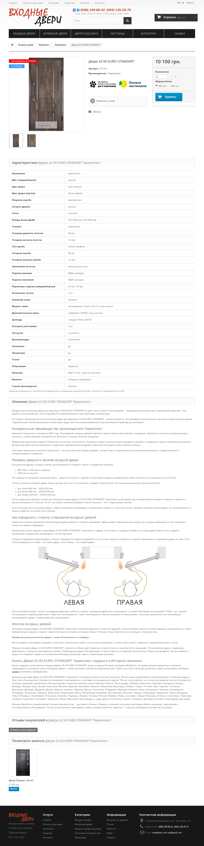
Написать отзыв (105, 101)
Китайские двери (55, 33)
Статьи (110, 824)
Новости (111, 829)
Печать (97, 111)
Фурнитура (148, 33)
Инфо (110, 833)
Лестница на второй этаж (88, 833)
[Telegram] (78, 10)
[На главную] (12, 45)
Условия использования (20, 828)
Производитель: (97, 73)
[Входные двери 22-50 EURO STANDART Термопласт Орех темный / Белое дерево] (16, 141)
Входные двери (24, 33)
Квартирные (60, 45)
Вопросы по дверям (117, 820)
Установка (53, 3)
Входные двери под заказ (88, 829)
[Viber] (74, 10)
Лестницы (117, 33)
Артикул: (93, 68)
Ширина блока (163, 81)
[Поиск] (127, 20)
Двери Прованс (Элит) (21, 780)
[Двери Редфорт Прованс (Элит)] (23, 762)
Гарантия (69, 3)
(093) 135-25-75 (118, 10)
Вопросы (84, 3)
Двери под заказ (86, 33)
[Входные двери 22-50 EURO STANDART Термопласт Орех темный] (32, 141)
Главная (13, 3)
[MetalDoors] (38, 17)
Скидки (179, 33)
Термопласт (44, 45)
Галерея (111, 837)
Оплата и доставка (33, 3)
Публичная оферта (18, 832)
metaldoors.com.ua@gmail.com (167, 832)
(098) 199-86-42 (92, 10)
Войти (190, 2)
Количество (162, 71)
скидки (15, 671)
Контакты (100, 3)
